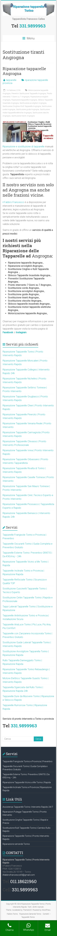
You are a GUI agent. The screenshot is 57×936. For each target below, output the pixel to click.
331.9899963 (32, 26)
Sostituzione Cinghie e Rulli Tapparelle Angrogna (22, 106)
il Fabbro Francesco (13, 202)
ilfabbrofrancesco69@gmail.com (19, 875)
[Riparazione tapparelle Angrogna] (29, 121)
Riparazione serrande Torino (16, 844)
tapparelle (11, 80)
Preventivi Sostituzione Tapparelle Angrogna (28, 93)
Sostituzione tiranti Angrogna (23, 116)
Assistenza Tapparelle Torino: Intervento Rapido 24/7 (28, 807)
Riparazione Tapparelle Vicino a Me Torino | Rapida (27, 782)
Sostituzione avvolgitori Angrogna (33, 103)
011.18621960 (23, 881)
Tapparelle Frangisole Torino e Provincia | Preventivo (27, 761)
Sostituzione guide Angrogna (27, 109)
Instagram (21, 332)
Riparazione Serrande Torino (30, 914)
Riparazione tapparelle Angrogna (24, 71)
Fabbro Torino (12, 914)
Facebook (8, 332)
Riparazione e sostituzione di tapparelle (23, 146)
